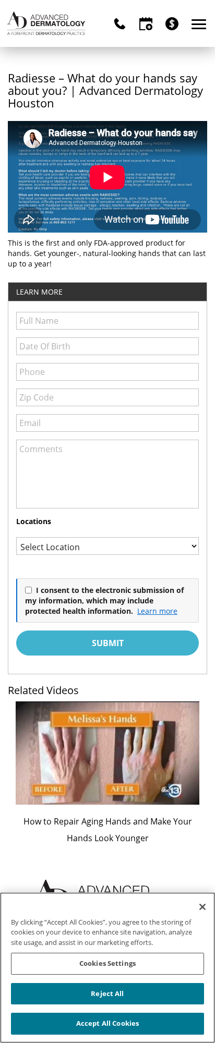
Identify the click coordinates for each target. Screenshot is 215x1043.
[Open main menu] (201, 24)
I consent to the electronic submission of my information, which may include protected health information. (104, 600)
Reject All (107, 993)
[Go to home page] (46, 23)
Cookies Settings (107, 963)
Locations (33, 521)
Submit (108, 643)
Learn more (157, 611)
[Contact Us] (145, 23)
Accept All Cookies (107, 1023)
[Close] (202, 906)
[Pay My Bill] (171, 23)
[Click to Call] (119, 23)
